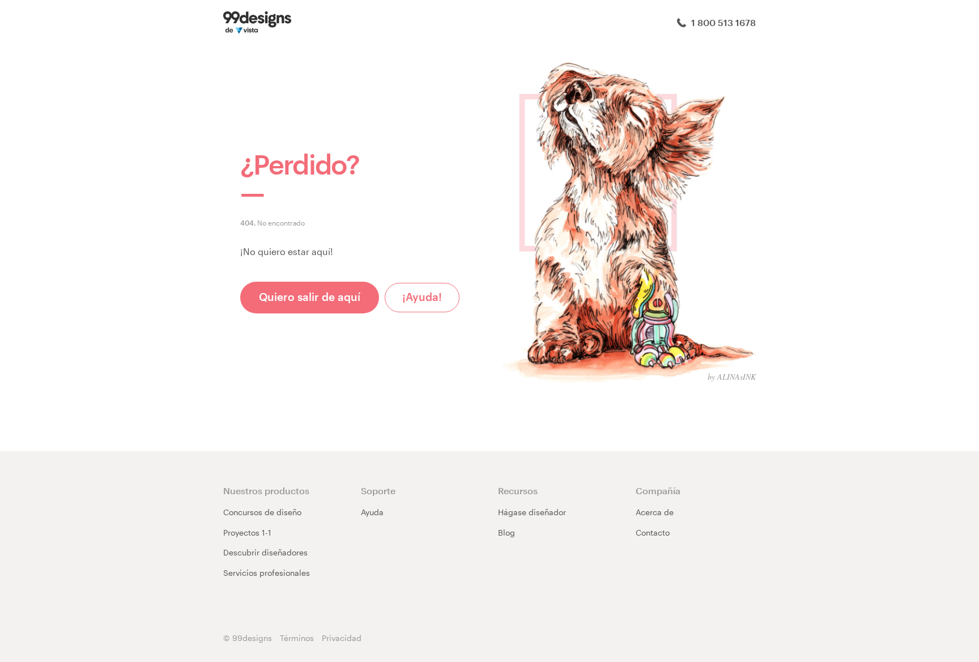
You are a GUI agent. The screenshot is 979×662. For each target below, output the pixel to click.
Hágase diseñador (532, 512)
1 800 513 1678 (722, 22)
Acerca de (655, 512)
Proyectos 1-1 (247, 532)
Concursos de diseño (262, 512)
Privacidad (341, 638)
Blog (506, 532)
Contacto (653, 532)
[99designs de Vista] (257, 21)
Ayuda (372, 512)
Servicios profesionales (266, 573)
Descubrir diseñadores (265, 552)
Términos (297, 638)
